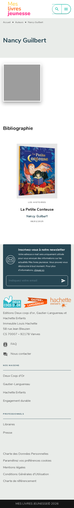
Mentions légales (14, 467)
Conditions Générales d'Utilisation (26, 474)
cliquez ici (39, 270)
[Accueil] (19, 9)
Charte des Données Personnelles (25, 454)
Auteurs (19, 22)
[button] (37, 376)
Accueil (7, 22)
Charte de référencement (19, 481)
